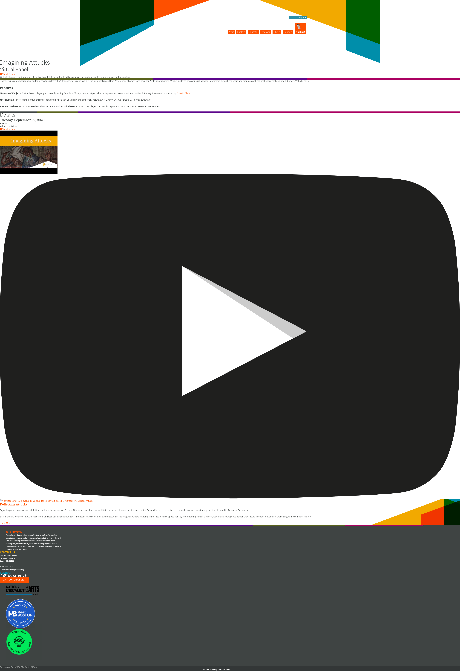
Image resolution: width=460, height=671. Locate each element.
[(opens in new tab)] (20, 613)
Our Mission (14, 532)
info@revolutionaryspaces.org (12, 570)
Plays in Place (183, 93)
